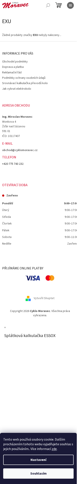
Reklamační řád (12, 72)
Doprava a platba (13, 67)
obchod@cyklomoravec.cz (20, 150)
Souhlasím (38, 473)
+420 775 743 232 (12, 164)
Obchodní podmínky (15, 61)
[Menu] (70, 5)
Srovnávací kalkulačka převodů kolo (25, 83)
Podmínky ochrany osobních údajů (23, 78)
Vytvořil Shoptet (44, 298)
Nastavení (38, 459)
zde (54, 449)
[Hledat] (48, 5)
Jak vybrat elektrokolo (16, 89)
